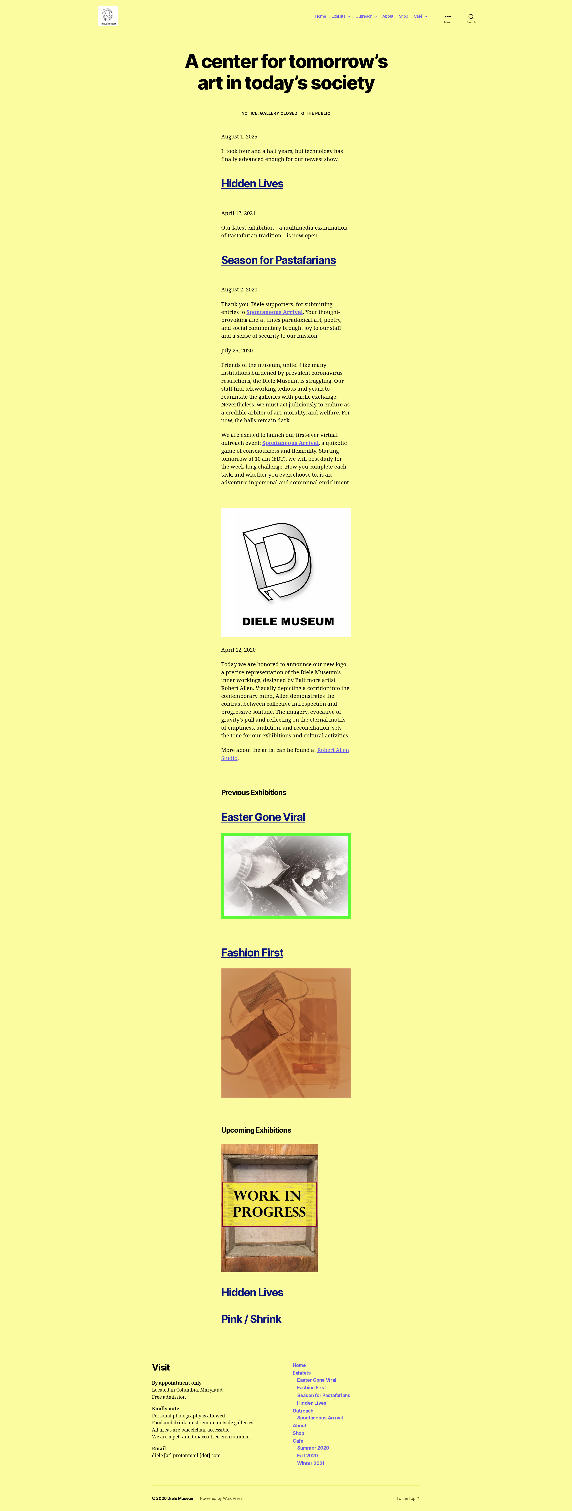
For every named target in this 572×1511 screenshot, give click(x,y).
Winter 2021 (311, 1463)
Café (418, 16)
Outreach (363, 16)
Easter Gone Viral (316, 1380)
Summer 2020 (313, 1448)
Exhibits (338, 16)
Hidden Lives (252, 183)
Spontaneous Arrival (274, 312)
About (387, 16)
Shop (403, 16)
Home (320, 16)
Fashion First (252, 952)
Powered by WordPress (221, 1498)
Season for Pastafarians (278, 260)
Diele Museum (181, 1498)
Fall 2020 (307, 1456)
